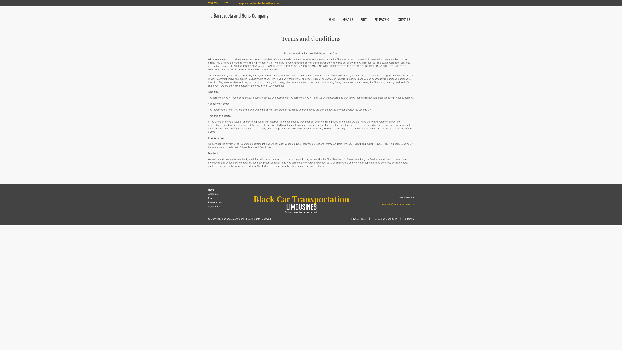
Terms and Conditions (385, 218)
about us (348, 19)
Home (211, 189)
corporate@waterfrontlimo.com (260, 3)
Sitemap (409, 218)
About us (213, 193)
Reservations (215, 202)
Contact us (214, 206)
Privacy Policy (358, 218)
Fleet (210, 198)
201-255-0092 (218, 3)
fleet (364, 19)
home (331, 19)
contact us (403, 19)
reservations (382, 19)
